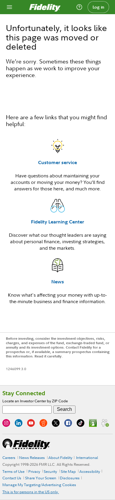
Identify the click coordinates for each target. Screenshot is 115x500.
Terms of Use (13, 471)
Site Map (68, 471)
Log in (98, 7)
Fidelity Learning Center (57, 222)
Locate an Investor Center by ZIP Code (35, 400)
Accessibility (89, 471)
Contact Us (11, 478)
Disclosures (70, 478)
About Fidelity (60, 457)
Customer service (57, 162)
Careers (8, 457)
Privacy (34, 471)
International (87, 457)
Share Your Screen (40, 478)
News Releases (32, 457)
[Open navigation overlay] (9, 7)
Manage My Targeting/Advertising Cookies (39, 484)
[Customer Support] (79, 7)
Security (50, 471)
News (57, 282)
